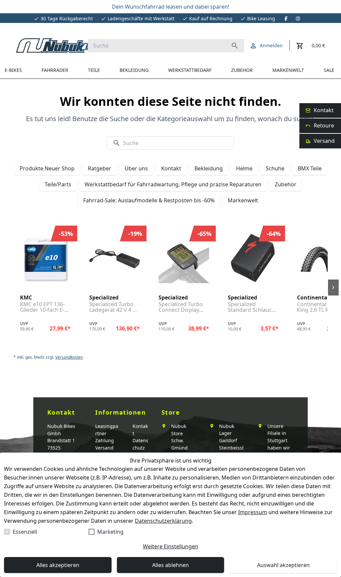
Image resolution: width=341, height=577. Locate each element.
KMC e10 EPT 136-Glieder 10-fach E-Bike (42, 307)
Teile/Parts (58, 184)
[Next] (333, 287)
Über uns (136, 168)
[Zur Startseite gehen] (59, 46)
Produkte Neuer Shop (47, 168)
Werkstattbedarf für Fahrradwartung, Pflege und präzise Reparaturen (173, 184)
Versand (104, 448)
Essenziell (25, 531)
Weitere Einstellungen (170, 546)
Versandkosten (69, 357)
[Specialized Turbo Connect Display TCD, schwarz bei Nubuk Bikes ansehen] (184, 259)
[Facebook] (286, 18)
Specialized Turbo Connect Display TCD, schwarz (181, 307)
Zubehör (285, 184)
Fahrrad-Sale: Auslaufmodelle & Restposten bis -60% (148, 200)
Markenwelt (243, 200)
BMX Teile (310, 168)
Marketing (110, 531)
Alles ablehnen (170, 565)
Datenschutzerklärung (163, 520)
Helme (244, 168)
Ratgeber (99, 168)
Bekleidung (208, 168)
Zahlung (104, 440)
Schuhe (275, 168)
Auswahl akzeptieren (283, 565)
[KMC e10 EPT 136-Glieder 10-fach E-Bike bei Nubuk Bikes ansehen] (45, 259)
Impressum (252, 512)
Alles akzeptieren (57, 565)
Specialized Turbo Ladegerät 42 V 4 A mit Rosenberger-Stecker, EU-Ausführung (112, 307)
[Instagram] (298, 18)
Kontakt (171, 168)
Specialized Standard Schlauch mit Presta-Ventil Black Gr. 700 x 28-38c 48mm (251, 307)
